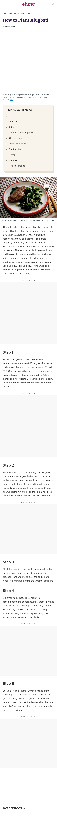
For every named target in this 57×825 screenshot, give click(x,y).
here (11, 99)
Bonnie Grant (10, 26)
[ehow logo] (28, 4)
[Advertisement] (28, 60)
